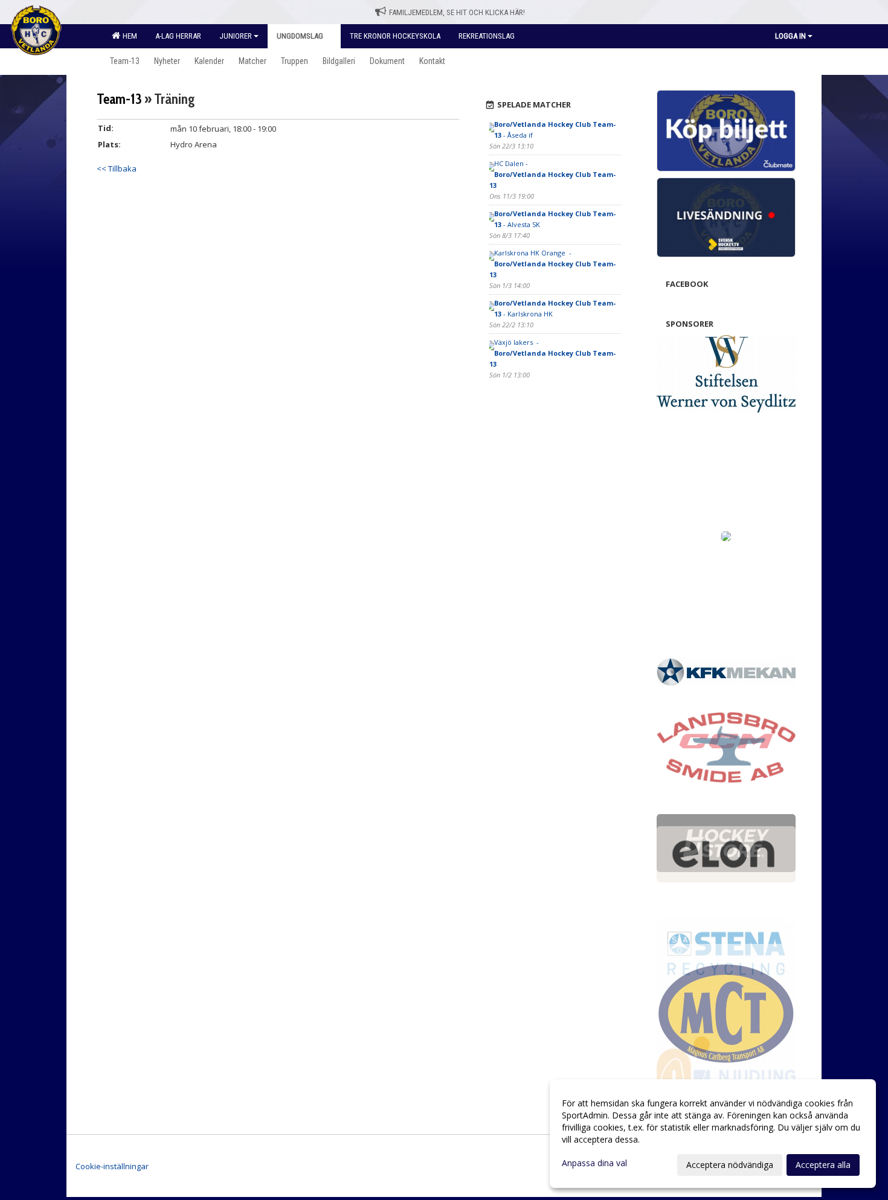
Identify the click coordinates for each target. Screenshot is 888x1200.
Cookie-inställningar (112, 1166)
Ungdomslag (301, 35)
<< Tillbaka (117, 168)
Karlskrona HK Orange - (552, 263)
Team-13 (119, 99)
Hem (128, 35)
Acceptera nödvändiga (729, 1164)
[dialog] (713, 1133)
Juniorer (235, 35)
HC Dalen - (552, 174)
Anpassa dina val (594, 1163)
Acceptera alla (823, 1164)
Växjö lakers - (552, 353)
